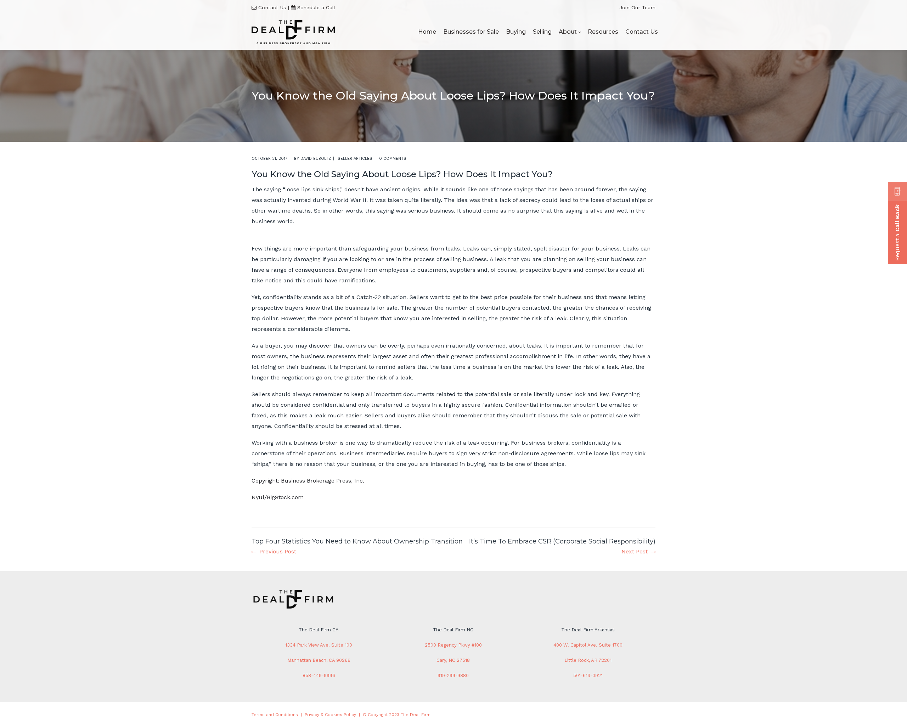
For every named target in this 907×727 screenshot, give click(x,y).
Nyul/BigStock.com (278, 497)
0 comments (392, 158)
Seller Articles (355, 158)
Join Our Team (637, 7)
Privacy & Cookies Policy (330, 714)
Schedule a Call (316, 7)
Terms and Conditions (275, 714)
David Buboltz (315, 158)
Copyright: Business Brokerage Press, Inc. (308, 480)
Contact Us (272, 7)
